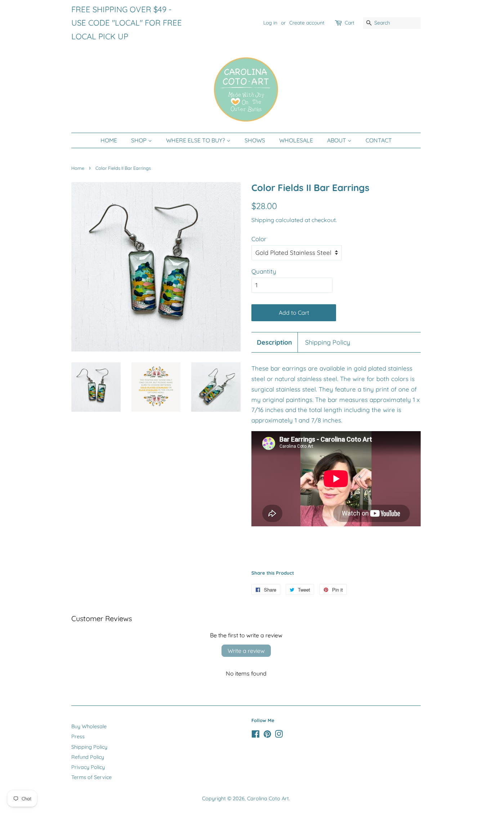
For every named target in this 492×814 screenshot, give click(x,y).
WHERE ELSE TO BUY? (196, 140)
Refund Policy (87, 757)
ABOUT (337, 140)
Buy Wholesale (89, 726)
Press (78, 736)
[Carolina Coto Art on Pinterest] (267, 735)
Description (274, 342)
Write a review (246, 650)
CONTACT (379, 140)
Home (77, 168)
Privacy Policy (88, 767)
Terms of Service (91, 777)
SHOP (139, 140)
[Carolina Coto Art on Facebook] (255, 735)
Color (259, 239)
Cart (349, 22)
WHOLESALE (296, 140)
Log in (270, 22)
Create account (307, 22)
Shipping (262, 220)
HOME (108, 140)
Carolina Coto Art (268, 798)
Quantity (263, 271)
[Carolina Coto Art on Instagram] (279, 735)
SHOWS (255, 140)
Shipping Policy (327, 342)
